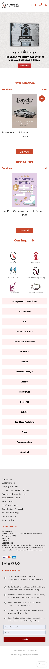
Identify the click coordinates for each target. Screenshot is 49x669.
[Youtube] (12, 564)
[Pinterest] (18, 564)
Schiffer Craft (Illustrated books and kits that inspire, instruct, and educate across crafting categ (26, 588)
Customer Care (8, 483)
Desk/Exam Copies (10, 505)
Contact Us (7, 479)
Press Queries (7, 501)
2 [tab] (19, 62)
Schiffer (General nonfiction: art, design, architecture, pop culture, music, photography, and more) (26, 579)
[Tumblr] (16, 564)
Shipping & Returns (10, 487)
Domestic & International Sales (15, 490)
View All (24, 152)
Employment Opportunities (14, 494)
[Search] (31, 5)
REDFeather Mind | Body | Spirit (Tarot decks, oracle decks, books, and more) (24, 604)
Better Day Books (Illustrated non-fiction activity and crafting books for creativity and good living (26, 619)
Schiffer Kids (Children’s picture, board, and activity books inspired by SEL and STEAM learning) (26, 596)
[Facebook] (2, 564)
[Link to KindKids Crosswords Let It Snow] (24, 190)
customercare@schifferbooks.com (29, 550)
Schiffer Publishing (30, 650)
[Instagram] (9, 564)
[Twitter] (5, 564)
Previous (7, 89)
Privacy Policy (16, 655)
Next (44, 89)
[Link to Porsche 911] (24, 111)
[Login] (35, 5)
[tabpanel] (24, 40)
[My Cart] (40, 5)
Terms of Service (9, 516)
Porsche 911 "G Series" (15, 132)
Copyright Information (30, 655)
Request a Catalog (10, 513)
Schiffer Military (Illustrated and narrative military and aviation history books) (25, 611)
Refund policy (8, 520)
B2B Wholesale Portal (11, 498)
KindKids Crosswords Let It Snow (22, 211)
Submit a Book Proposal (12, 509)
